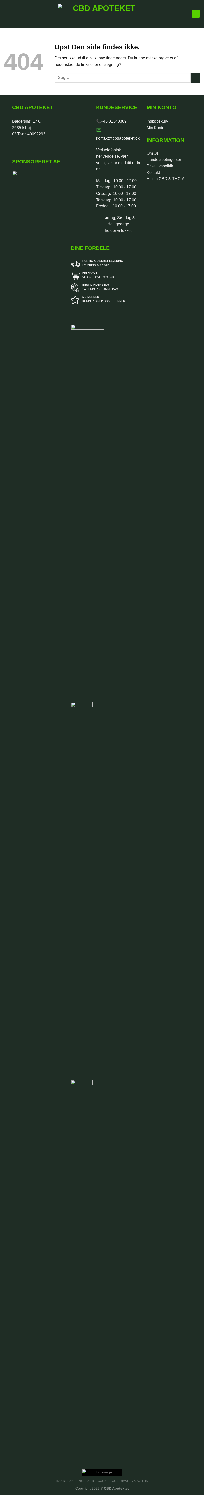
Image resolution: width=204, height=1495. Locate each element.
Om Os (153, 153)
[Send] (195, 77)
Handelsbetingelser (164, 159)
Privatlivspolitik (160, 166)
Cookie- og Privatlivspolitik (123, 1481)
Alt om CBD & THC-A (166, 179)
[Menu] (7, 14)
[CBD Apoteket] (102, 13)
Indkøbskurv (157, 121)
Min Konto (155, 128)
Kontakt (153, 172)
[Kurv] (196, 14)
